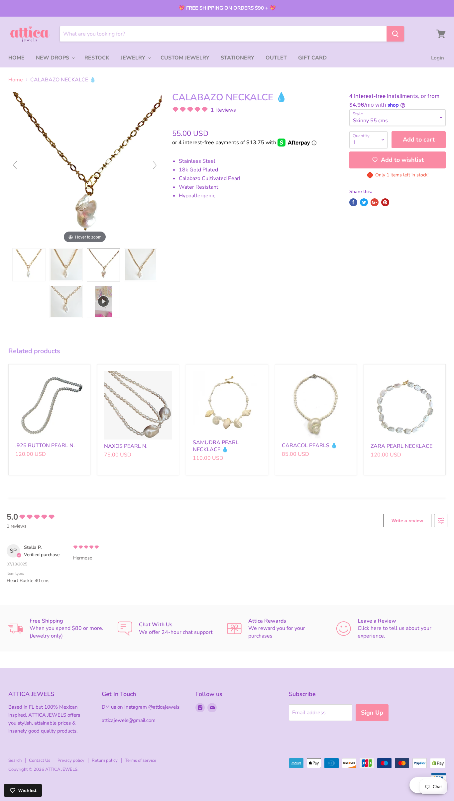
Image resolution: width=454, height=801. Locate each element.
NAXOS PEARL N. (126, 446)
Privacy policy (70, 760)
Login (437, 57)
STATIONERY (237, 57)
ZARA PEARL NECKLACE (401, 446)
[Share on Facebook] (353, 202)
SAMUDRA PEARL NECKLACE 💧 (216, 446)
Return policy (105, 760)
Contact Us (39, 760)
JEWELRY (134, 57)
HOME (16, 57)
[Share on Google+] (375, 202)
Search (15, 760)
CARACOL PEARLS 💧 (309, 445)
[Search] (395, 34)
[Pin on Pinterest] (385, 202)
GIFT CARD (312, 57)
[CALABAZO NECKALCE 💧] (29, 264)
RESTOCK (96, 57)
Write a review (407, 520)
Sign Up (372, 713)
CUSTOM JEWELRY (185, 57)
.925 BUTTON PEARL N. (45, 445)
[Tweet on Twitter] (364, 202)
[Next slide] (155, 165)
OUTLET (276, 57)
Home (15, 80)
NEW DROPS (53, 57)
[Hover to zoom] (85, 168)
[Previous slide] (15, 165)
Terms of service (140, 760)
